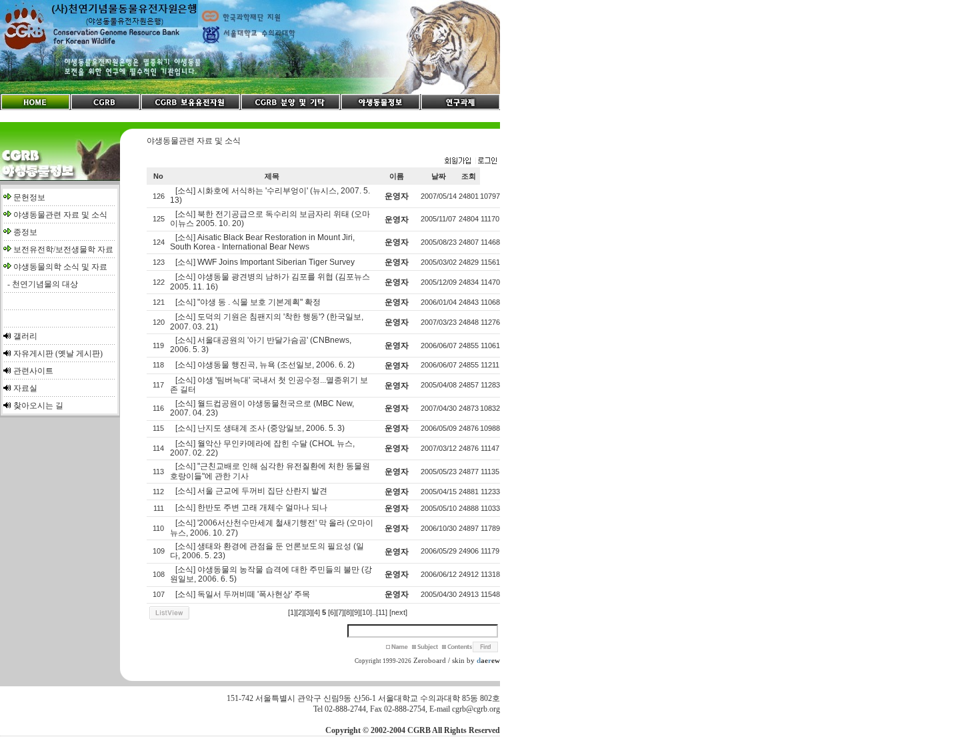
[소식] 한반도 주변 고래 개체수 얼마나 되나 (251, 507)
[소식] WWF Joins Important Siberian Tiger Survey (265, 262)
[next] (398, 612)
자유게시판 (33, 353)
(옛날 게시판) (79, 353)
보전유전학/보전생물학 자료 (63, 249)
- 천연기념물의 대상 (40, 284)
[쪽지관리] (471, 161)
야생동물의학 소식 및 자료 (60, 266)
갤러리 (25, 336)
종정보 (25, 232)
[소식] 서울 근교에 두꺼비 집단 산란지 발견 (251, 491)
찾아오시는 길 (38, 405)
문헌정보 (29, 197)
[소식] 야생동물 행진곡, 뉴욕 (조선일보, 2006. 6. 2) (265, 364)
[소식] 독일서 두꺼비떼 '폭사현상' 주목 (242, 594)
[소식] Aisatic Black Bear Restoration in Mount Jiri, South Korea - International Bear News (262, 242)
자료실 (25, 388)
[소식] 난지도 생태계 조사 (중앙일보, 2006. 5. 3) (260, 428)
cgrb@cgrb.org (476, 709)
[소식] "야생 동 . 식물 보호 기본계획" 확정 (248, 302)
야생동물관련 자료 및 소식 (60, 214)
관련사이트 (33, 371)
